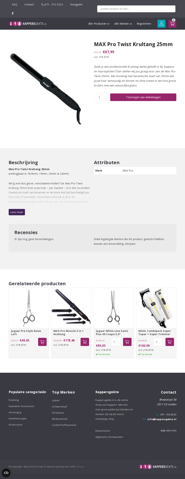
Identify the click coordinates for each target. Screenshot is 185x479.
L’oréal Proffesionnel (64, 425)
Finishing (14, 400)
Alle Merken (121, 23)
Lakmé (56, 400)
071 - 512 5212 (53, 4)
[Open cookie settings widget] (6, 473)
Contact (29, 4)
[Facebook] (13, 13)
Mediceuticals (60, 418)
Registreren (144, 23)
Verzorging (15, 412)
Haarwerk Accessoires (21, 406)
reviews (80, 466)
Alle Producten (97, 23)
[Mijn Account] (161, 24)
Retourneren (102, 430)
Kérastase (58, 412)
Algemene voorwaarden (109, 437)
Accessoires (15, 424)
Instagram (76, 4)
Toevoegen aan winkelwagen (143, 97)
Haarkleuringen (18, 418)
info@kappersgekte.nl (161, 419)
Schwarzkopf (59, 406)
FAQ (14, 4)
